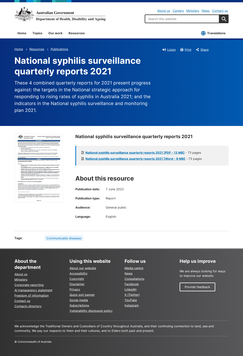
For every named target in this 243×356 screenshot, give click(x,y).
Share (204, 50)
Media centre (134, 268)
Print (188, 50)
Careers (178, 11)
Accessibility (78, 273)
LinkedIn (130, 289)
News (206, 11)
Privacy (74, 289)
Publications (59, 49)
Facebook (132, 284)
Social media (78, 300)
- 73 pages (143, 153)
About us (163, 11)
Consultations (134, 279)
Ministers (192, 11)
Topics (37, 33)
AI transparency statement (33, 290)
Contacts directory (28, 306)
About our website (82, 268)
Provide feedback (197, 287)
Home (21, 33)
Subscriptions (79, 305)
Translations (216, 33)
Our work (55, 33)
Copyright (76, 279)
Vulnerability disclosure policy (91, 311)
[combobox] (182, 18)
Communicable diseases (64, 238)
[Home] (60, 14)
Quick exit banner (82, 295)
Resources (77, 33)
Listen (171, 50)
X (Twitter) (132, 295)
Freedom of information (31, 295)
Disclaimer (76, 284)
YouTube (131, 300)
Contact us (220, 11)
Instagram (132, 305)
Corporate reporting (29, 285)
